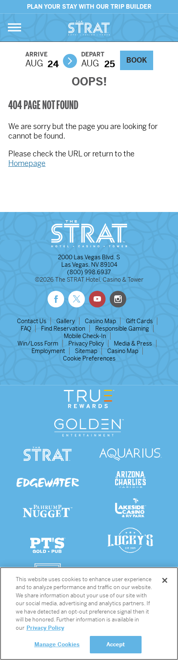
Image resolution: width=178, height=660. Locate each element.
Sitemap (86, 351)
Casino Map (100, 321)
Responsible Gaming (122, 328)
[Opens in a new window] (130, 554)
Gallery (65, 321)
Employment (48, 351)
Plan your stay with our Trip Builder (89, 6)
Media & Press (133, 343)
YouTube (97, 299)
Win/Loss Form (37, 343)
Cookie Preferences (89, 358)
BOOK (136, 60)
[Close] (165, 580)
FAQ (26, 328)
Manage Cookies (57, 644)
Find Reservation (63, 328)
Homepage (27, 163)
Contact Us (31, 321)
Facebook (56, 299)
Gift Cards (139, 321)
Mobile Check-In (85, 336)
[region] (89, 613)
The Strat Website (89, 28)
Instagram (118, 299)
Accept (115, 644)
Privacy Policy (86, 343)
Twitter (76, 299)
